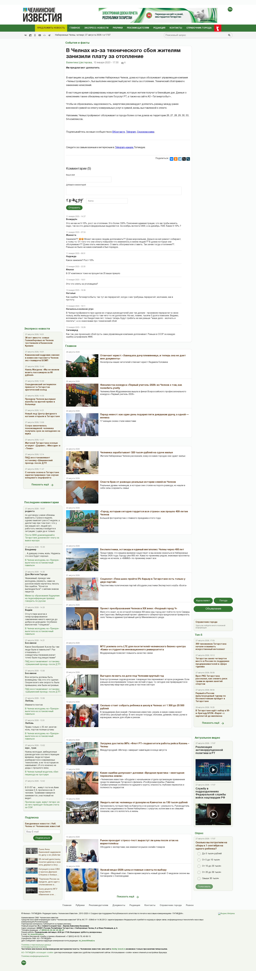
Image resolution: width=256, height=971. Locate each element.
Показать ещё (40, 485)
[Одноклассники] (175, 159)
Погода (223, 601)
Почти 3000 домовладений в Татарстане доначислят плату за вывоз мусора (42, 538)
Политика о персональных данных (36, 945)
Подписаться (43, 838)
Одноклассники (145, 132)
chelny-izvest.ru (118, 949)
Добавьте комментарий (76, 185)
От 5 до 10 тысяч (211, 860)
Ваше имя (70, 175)
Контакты (176, 28)
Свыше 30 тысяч (210, 878)
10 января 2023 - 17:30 (106, 63)
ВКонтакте (118, 132)
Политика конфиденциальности (35, 956)
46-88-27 (60, 930)
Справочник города (199, 28)
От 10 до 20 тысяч (211, 866)
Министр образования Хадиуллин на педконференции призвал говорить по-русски (42, 598)
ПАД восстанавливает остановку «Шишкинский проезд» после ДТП (42, 663)
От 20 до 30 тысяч (211, 872)
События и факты (77, 43)
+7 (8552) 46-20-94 (47, 930)
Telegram (131, 132)
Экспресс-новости (96, 28)
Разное (190, 905)
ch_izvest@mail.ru (36, 934)
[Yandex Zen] (30, 35)
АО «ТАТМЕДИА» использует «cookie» (37, 952)
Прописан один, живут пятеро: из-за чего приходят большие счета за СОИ (42, 805)
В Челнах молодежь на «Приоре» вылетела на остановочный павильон (42, 563)
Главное (75, 28)
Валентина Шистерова (79, 63)
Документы (118, 905)
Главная (67, 905)
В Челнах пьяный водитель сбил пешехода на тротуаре (41, 773)
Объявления (213, 609)
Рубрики (118, 28)
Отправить (74, 207)
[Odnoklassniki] (35, 35)
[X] (184, 159)
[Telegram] (49, 35)
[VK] (25, 35)
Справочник (171, 905)
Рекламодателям (138, 28)
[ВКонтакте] (171, 159)
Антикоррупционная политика (34, 947)
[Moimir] (44, 35)
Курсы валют (203, 601)
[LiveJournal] (188, 159)
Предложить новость (51, 28)
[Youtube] (39, 35)
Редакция (159, 28)
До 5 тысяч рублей (212, 854)
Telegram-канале (124, 148)
